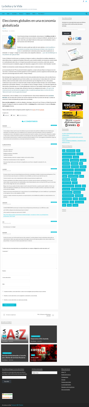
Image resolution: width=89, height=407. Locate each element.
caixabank (75, 157)
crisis (81, 163)
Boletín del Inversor (66, 374)
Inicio (3, 13)
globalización (66, 179)
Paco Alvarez (5, 30)
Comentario (5, 251)
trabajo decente (79, 202)
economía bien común (68, 169)
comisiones (83, 160)
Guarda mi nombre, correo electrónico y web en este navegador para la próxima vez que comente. (25, 291)
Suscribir (6, 381)
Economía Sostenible (80, 169)
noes (84, 185)
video (64, 205)
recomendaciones (67, 198)
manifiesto (78, 185)
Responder (53, 125)
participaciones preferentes (78, 189)
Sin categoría (82, 198)
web (34, 109)
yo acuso (75, 205)
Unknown (4, 202)
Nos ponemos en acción (10, 339)
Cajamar (4, 169)
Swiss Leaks (35, 357)
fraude (81, 176)
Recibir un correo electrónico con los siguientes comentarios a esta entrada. (20, 295)
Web (3, 284)
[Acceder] (76, 38)
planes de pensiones (67, 192)
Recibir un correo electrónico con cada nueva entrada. (15, 299)
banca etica (79, 153)
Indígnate (28, 13)
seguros (75, 198)
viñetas (69, 205)
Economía (14, 13)
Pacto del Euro (66, 189)
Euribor (64, 176)
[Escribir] (73, 38)
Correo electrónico (6, 277)
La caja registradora (66, 384)
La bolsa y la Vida (12, 6)
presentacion (77, 192)
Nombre (4, 270)
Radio (8, 13)
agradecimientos (71, 150)
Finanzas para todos (66, 382)
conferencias (74, 163)
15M (64, 150)
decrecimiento (66, 166)
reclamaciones (79, 195)
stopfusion (65, 202)
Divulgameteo (64, 377)
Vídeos (33, 13)
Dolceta (63, 379)
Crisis (4, 336)
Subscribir (66, 33)
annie (78, 150)
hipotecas (74, 179)
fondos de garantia (73, 176)
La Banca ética (65, 135)
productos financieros (68, 195)
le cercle (75, 182)
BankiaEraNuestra (67, 157)
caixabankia (65, 160)
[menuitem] (3, 13)
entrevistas (77, 173)
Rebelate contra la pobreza (67, 387)
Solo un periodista (65, 389)
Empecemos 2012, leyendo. (40, 339)
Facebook (41, 109)
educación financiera (68, 173)
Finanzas (21, 13)
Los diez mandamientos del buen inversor (72, 133)
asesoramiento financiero (69, 153)
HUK (3, 221)
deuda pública (75, 166)
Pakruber (4, 125)
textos (71, 202)
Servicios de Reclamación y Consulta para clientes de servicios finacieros (14, 356)
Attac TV (63, 372)
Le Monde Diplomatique (68, 185)
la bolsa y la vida (66, 182)
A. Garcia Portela (6, 144)
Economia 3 (83, 166)
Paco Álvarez (41, 13)
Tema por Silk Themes (17, 405)
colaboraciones (74, 160)
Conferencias (66, 163)
